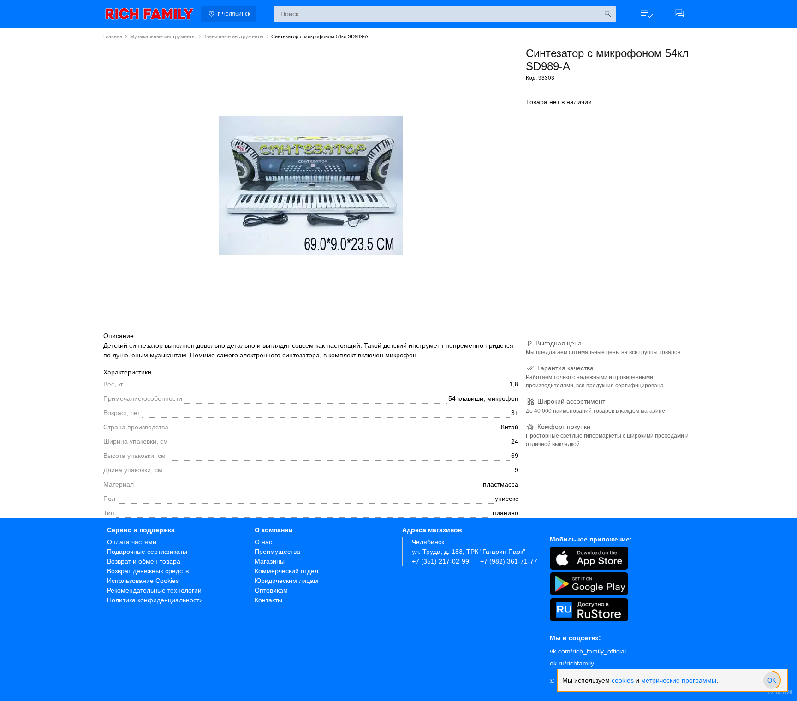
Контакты (268, 600)
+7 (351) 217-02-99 (440, 561)
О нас (263, 542)
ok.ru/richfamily (572, 663)
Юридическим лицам (286, 580)
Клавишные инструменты (233, 36)
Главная (112, 36)
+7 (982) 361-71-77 (508, 561)
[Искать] (608, 14)
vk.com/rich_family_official (588, 651)
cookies (623, 680)
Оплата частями (131, 542)
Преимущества (277, 551)
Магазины (270, 561)
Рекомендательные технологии (154, 590)
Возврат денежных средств (148, 571)
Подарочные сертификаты (147, 551)
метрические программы (678, 680)
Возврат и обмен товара (143, 561)
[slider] (771, 680)
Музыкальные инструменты (163, 36)
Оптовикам (271, 590)
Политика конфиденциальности (155, 600)
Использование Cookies (143, 580)
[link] (149, 14)
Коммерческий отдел (286, 571)
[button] (646, 14)
